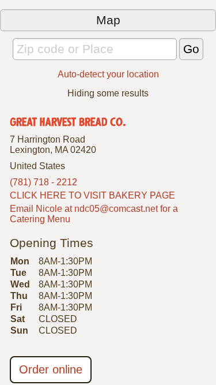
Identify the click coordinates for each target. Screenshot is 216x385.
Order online (50, 369)
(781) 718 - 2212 (43, 182)
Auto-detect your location (108, 74)
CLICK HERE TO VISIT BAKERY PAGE (92, 195)
